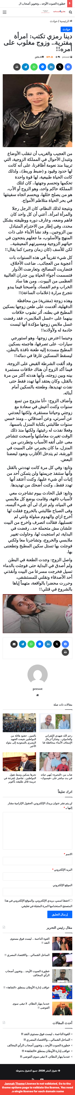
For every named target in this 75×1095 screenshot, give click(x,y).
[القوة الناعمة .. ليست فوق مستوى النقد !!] (62, 943)
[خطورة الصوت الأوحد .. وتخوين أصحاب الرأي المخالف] (62, 976)
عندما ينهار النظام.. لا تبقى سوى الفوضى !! (45, 1056)
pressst (66, 57)
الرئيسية (65, 21)
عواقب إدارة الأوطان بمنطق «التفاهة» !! (26, 987)
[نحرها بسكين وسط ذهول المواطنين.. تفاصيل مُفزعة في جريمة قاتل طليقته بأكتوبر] (19, 761)
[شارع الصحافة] (51, 12)
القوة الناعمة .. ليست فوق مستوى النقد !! (45, 1034)
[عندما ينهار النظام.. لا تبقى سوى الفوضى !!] (62, 1008)
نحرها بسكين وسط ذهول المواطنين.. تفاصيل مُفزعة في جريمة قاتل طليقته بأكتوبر (20, 778)
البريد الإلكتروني (62, 869)
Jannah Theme (14, 1083)
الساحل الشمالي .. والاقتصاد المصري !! (27, 955)
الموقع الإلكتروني (62, 885)
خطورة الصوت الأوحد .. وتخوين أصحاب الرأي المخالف (34, 3)
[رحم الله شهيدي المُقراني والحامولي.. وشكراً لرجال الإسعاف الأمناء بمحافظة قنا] (55, 722)
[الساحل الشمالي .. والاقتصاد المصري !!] (62, 960)
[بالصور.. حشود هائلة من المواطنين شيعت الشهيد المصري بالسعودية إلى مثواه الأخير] (19, 722)
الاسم (68, 854)
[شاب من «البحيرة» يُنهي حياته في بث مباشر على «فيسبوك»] (55, 761)
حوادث (54, 21)
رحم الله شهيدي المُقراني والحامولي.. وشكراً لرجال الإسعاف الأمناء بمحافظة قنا (57, 739)
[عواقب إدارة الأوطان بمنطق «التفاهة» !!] (62, 992)
